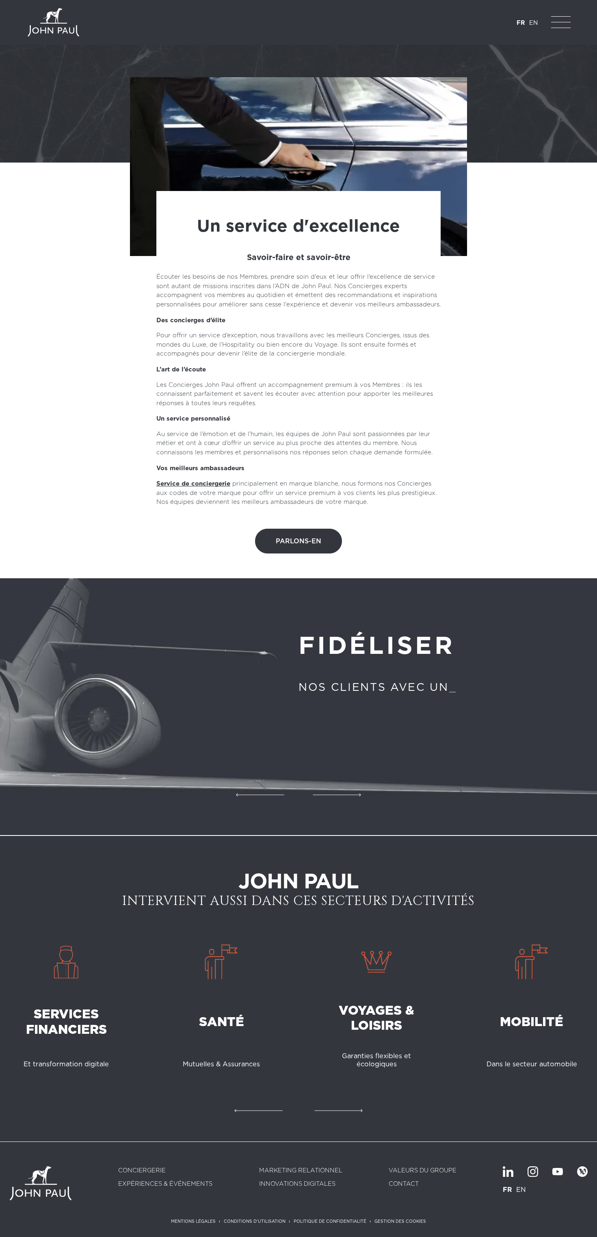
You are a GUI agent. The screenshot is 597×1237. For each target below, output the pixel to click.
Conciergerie (142, 1171)
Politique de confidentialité (330, 1221)
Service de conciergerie (193, 483)
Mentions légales (193, 1221)
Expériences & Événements (165, 1184)
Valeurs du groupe (422, 1171)
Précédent (260, 793)
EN (533, 22)
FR (521, 22)
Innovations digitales (297, 1184)
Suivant (337, 793)
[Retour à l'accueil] (53, 22)
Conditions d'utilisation (255, 1221)
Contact (404, 1184)
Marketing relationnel (300, 1171)
